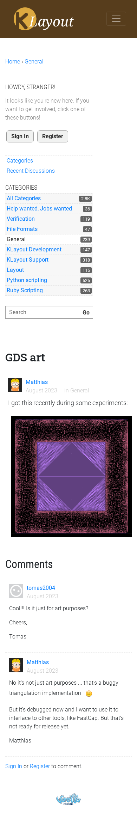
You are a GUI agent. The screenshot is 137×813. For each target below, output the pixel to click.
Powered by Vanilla (68, 799)
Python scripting (27, 280)
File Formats (22, 229)
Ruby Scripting (25, 290)
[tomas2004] (16, 591)
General (16, 239)
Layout (15, 270)
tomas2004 (41, 588)
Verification (21, 218)
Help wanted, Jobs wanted (39, 208)
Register (52, 136)
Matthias (37, 382)
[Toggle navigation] (116, 19)
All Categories (24, 198)
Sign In (20, 136)
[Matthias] (15, 385)
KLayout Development (34, 249)
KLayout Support (27, 259)
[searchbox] (49, 312)
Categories (20, 160)
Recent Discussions (31, 170)
